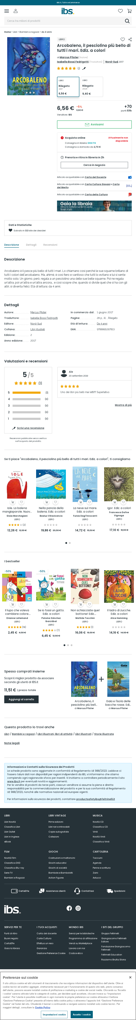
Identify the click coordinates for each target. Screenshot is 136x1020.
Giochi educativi (57, 862)
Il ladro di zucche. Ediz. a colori (119, 612)
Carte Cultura (44, 938)
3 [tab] (30, 92)
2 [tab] (26, 92)
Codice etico (76, 953)
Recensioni (50, 245)
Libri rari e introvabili (59, 826)
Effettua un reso (45, 943)
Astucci (97, 877)
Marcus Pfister (69, 57)
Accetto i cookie (82, 1014)
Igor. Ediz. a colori (119, 508)
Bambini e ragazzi (23, 734)
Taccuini (97, 857)
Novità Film (10, 857)
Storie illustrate (104, 734)
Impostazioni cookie (54, 1014)
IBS (70, 114)
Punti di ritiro (10, 933)
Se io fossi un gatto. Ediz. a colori (51, 612)
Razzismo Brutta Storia (113, 959)
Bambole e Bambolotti (61, 872)
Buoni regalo (11, 938)
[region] (68, 996)
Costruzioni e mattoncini (62, 857)
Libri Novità (10, 821)
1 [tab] (23, 92)
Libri (6, 734)
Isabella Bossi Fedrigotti (73, 61)
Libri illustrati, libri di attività (55, 734)
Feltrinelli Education (111, 954)
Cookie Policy (42, 1007)
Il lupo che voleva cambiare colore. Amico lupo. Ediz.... (17, 612)
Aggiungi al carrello (21, 699)
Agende (97, 862)
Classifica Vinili (101, 841)
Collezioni (54, 836)
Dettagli (31, 245)
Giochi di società (58, 867)
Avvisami (97, 124)
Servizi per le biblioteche (81, 933)
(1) (40, 383)
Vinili (95, 831)
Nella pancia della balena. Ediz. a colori (51, 510)
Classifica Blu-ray (14, 867)
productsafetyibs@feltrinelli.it (95, 799)
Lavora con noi (77, 948)
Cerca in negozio (94, 165)
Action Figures (56, 877)
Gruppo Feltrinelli (110, 933)
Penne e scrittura (101, 867)
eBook (7, 841)
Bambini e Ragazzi (14, 877)
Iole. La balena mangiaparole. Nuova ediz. (17, 510)
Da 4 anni (102, 323)
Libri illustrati (37, 329)
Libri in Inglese (11, 836)
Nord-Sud (111, 61)
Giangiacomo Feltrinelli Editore (113, 940)
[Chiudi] (130, 977)
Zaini (95, 872)
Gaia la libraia (12, 948)
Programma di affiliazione (83, 938)
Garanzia (42, 948)
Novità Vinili (99, 836)
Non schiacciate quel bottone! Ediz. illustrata (85, 612)
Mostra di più (123, 405)
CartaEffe (9, 943)
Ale (71, 372)
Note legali (12, 743)
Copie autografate (59, 831)
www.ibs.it (13, 781)
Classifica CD (100, 826)
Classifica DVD (12, 862)
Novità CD (98, 821)
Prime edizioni (56, 821)
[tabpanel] (28, 66)
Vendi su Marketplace (80, 943)
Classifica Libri (12, 826)
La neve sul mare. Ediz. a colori (85, 510)
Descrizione (11, 245)
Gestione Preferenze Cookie (51, 953)
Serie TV (8, 872)
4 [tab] (34, 92)
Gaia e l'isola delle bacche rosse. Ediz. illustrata (118, 703)
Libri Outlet (9, 831)
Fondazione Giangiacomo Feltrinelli (115, 948)
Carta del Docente (95, 177)
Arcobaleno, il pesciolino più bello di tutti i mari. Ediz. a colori (84, 703)
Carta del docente (46, 933)
